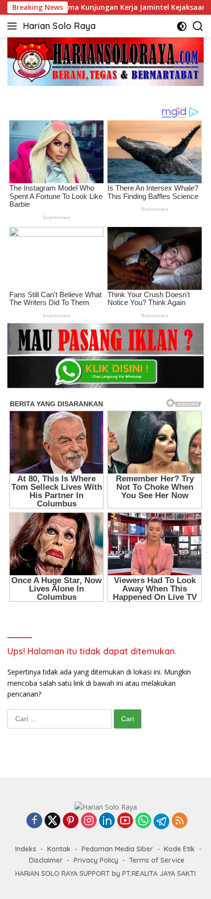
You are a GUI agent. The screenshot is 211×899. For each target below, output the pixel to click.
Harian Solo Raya (59, 25)
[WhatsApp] (143, 821)
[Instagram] (89, 821)
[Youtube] (125, 821)
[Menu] (14, 26)
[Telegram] (161, 821)
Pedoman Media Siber (117, 848)
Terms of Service (157, 860)
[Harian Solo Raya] (106, 806)
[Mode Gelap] (181, 26)
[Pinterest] (71, 821)
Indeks (25, 848)
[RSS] (179, 821)
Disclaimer (46, 860)
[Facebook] (34, 821)
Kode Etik (179, 848)
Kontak (59, 848)
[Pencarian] (198, 26)
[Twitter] (52, 821)
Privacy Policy (96, 860)
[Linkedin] (107, 821)
